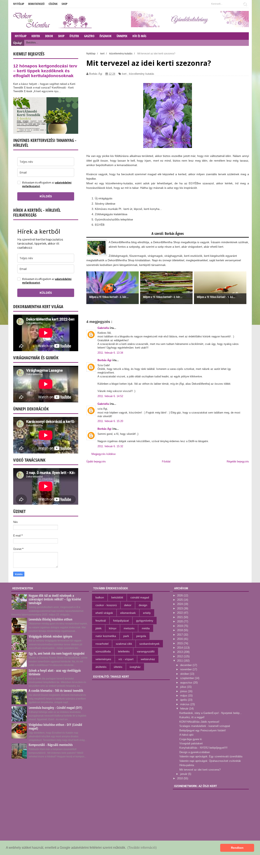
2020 (180, 621)
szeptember (187, 678)
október (185, 673)
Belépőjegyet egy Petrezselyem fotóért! (202, 730)
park (126, 636)
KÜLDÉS (46, 196)
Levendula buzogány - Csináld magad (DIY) (55, 707)
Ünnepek (122, 36)
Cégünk (53, 4)
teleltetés (124, 651)
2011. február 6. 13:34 (110, 352)
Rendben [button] (237, 847)
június (184, 691)
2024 (180, 604)
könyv (112, 628)
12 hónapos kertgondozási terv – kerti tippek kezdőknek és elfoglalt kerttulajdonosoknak (45, 71)
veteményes (103, 659)
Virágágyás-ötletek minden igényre (50, 636)
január (184, 773)
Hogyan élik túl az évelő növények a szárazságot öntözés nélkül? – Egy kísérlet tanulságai (55, 599)
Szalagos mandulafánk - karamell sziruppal (204, 726)
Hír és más (139, 36)
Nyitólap (18, 4)
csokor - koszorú (106, 605)
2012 (180, 656)
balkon (99, 597)
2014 (180, 647)
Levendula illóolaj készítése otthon (50, 619)
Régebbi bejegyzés (238, 461)
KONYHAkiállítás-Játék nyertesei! (199, 721)
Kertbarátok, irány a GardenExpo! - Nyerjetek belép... (210, 713)
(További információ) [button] (142, 847)
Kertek (35, 36)
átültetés (100, 666)
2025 (180, 599)
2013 (180, 651)
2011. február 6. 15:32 (110, 446)
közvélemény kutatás (141, 73)
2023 (180, 608)
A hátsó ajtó (186, 734)
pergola (141, 636)
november (186, 669)
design (143, 605)
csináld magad (139, 597)
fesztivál (100, 620)
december (186, 665)
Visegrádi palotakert (191, 743)
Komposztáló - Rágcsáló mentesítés (51, 745)
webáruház (148, 659)
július (183, 686)
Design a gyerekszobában (194, 752)
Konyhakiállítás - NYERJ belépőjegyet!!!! (203, 747)
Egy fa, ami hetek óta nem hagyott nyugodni (56, 653)
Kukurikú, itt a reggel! (192, 717)
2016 (180, 638)
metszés (129, 628)
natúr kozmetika (105, 636)
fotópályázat (121, 620)
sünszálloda (103, 651)
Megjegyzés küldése (103, 454)
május (184, 695)
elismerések (128, 612)
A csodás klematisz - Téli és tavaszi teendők (56, 690)
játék (98, 628)
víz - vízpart (125, 659)
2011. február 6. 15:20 (110, 421)
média (146, 628)
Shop (64, 4)
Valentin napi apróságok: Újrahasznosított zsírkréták (210, 760)
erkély (147, 612)
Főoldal (166, 461)
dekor (127, 605)
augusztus (186, 682)
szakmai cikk (124, 643)
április (184, 699)
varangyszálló (146, 651)
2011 (180, 660)
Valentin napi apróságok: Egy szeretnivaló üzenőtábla (210, 756)
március (185, 704)
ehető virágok (104, 612)
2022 (180, 612)
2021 (180, 617)
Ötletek (74, 36)
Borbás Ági (105, 360)
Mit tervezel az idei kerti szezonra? (200, 769)
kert (124, 73)
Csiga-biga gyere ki (190, 739)
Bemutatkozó (36, 4)
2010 (180, 778)
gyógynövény (144, 620)
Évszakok (106, 36)
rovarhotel (101, 643)
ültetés (118, 666)
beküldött (117, 597)
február (184, 708)
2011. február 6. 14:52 (110, 396)
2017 (180, 634)
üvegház (135, 666)
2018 (180, 630)
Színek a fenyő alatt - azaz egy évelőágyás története (55, 672)
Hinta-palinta (186, 765)
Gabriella (104, 327)
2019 (180, 625)
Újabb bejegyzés (96, 461)
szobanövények (149, 643)
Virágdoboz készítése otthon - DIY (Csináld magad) (55, 726)
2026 (180, 595)
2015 (180, 643)
